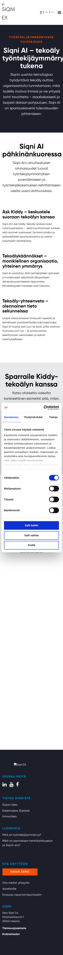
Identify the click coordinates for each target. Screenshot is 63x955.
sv (52, 12)
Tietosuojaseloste (14, 928)
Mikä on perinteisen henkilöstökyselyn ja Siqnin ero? (27, 843)
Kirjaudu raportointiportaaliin (22, 895)
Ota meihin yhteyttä (15, 883)
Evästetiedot (11, 934)
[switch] (54, 488)
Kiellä (31, 545)
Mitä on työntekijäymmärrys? (21, 835)
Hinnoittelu (9, 816)
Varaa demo (20, 872)
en (46, 12)
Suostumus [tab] (11, 417)
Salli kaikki (31, 525)
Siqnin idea (10, 805)
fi (41, 12)
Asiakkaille (9, 889)
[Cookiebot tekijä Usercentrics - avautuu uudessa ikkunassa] (44, 407)
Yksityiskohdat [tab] (33, 417)
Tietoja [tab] (53, 417)
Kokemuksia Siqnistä (16, 810)
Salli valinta (31, 535)
